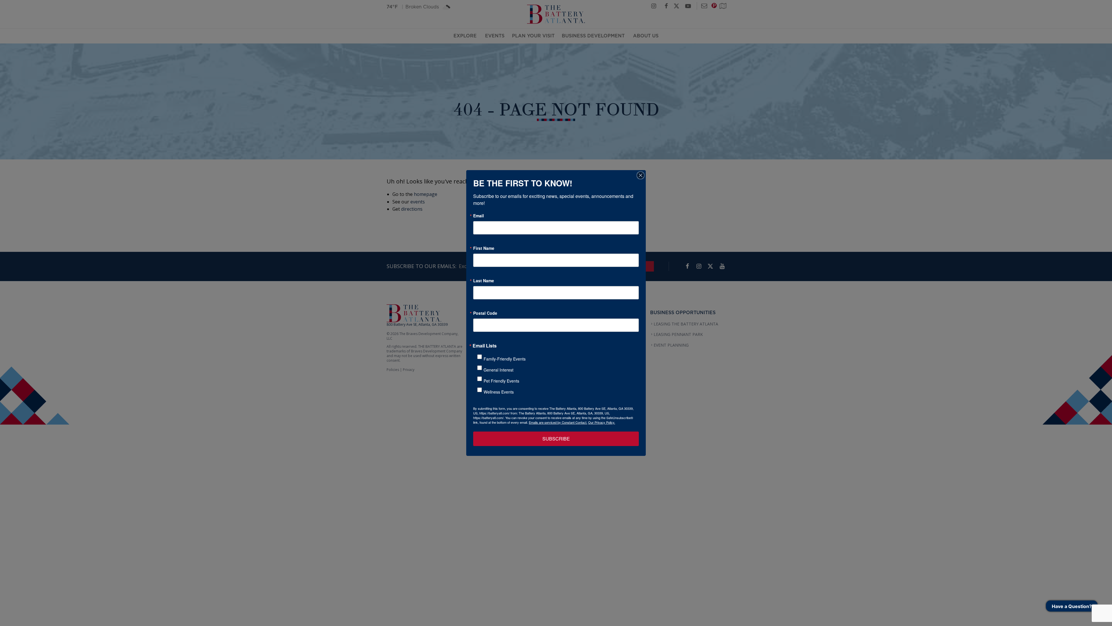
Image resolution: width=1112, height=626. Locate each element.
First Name (483, 248)
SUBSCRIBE (556, 438)
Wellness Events (499, 392)
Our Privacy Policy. (601, 422)
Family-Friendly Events (505, 359)
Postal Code (485, 313)
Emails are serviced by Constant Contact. (558, 422)
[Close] (640, 175)
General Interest (498, 370)
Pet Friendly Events (501, 381)
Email (478, 216)
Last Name (483, 281)
